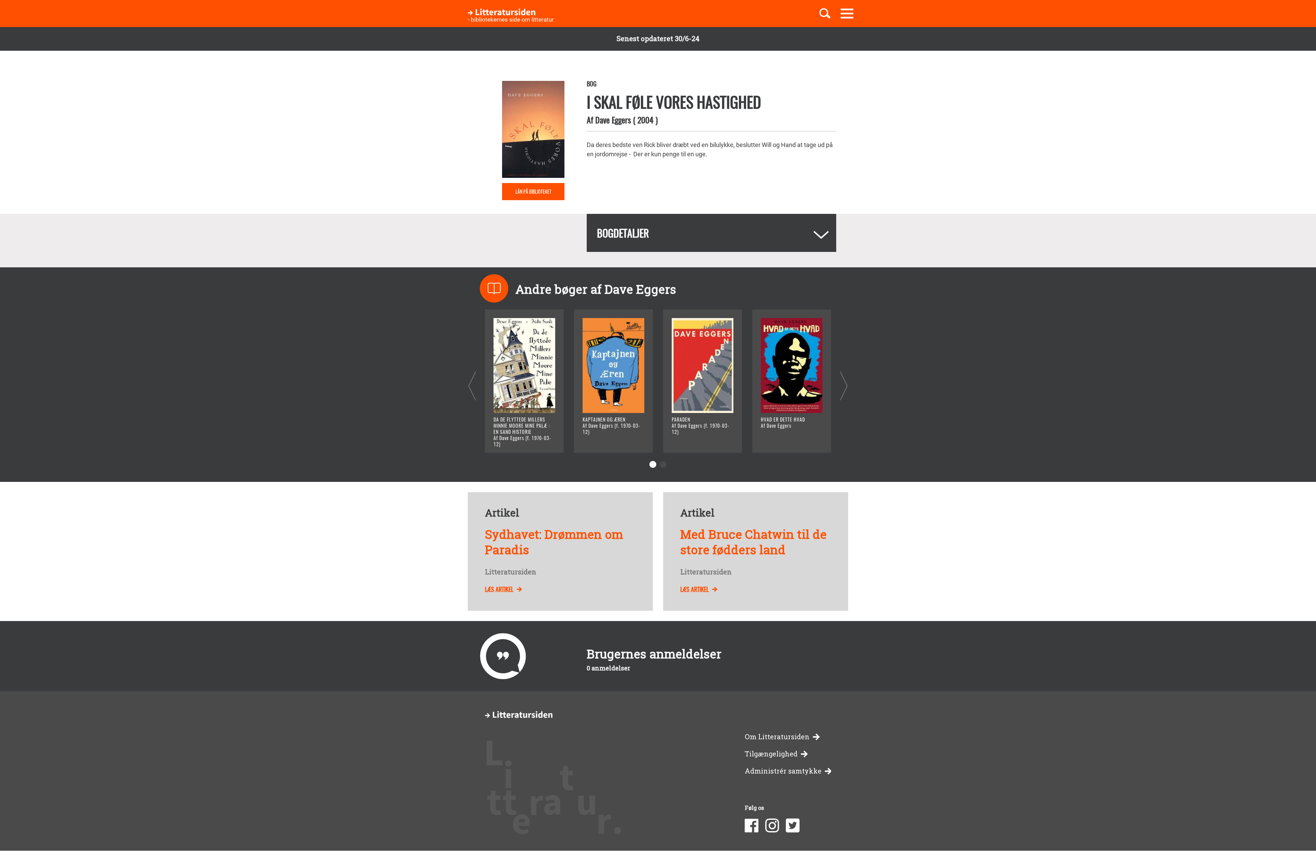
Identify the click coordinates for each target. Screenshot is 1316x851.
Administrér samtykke (783, 771)
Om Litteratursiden (777, 736)
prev (472, 385)
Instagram (772, 825)
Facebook (751, 825)
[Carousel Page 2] (663, 464)
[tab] (711, 233)
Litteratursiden (510, 572)
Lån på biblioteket (533, 191)
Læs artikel (499, 589)
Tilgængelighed (771, 753)
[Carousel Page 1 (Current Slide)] (652, 464)
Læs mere (515, 438)
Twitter (793, 825)
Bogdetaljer (623, 233)
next (844, 385)
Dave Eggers (613, 119)
